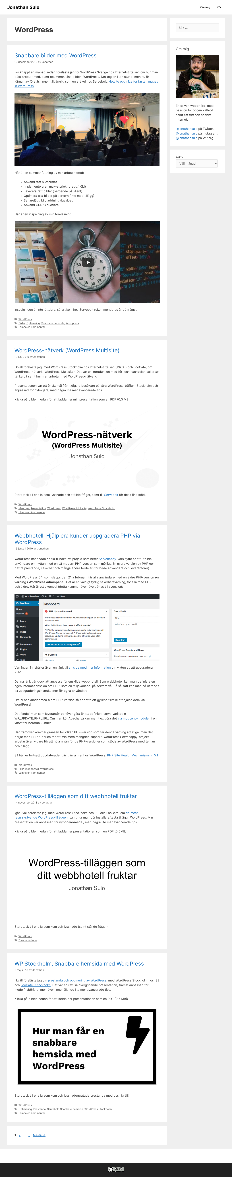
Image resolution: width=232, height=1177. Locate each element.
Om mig (205, 7)
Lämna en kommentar (31, 326)
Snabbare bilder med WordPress (55, 55)
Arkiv (179, 157)
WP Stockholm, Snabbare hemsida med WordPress (79, 963)
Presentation (38, 508)
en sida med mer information (90, 667)
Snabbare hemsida (52, 323)
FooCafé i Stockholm (36, 985)
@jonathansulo (186, 129)
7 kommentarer (27, 940)
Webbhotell (32, 768)
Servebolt (111, 495)
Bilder (21, 323)
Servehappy (107, 559)
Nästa (39, 1135)
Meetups (23, 508)
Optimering (33, 323)
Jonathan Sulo (23, 7)
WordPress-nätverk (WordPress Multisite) (67, 350)
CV (219, 7)
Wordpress (72, 323)
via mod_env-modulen (134, 718)
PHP (21, 768)
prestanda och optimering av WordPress (77, 980)
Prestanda (39, 1109)
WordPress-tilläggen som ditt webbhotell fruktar (75, 796)
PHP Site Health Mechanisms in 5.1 (132, 755)
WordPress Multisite (74, 508)
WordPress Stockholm (101, 508)
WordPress (25, 319)
